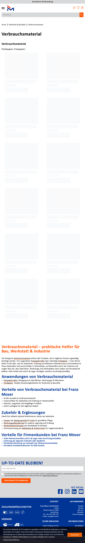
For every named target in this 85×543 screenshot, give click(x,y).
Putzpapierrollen (38, 361)
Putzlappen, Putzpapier (13, 49)
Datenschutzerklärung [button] (11, 540)
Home (4, 25)
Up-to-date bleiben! (22, 463)
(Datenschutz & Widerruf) (50, 476)
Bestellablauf (79, 526)
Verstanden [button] (75, 535)
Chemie (7, 421)
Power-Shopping (77, 514)
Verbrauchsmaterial (35, 25)
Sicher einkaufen (50, 521)
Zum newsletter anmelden (16, 481)
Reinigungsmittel (21, 421)
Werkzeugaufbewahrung (14, 423)
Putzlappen (62, 361)
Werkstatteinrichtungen (14, 426)
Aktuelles (80, 512)
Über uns (80, 510)
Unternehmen (76, 502)
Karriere (80, 508)
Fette (32, 421)
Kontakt (54, 502)
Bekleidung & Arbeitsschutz (33, 428)
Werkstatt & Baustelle (17, 25)
